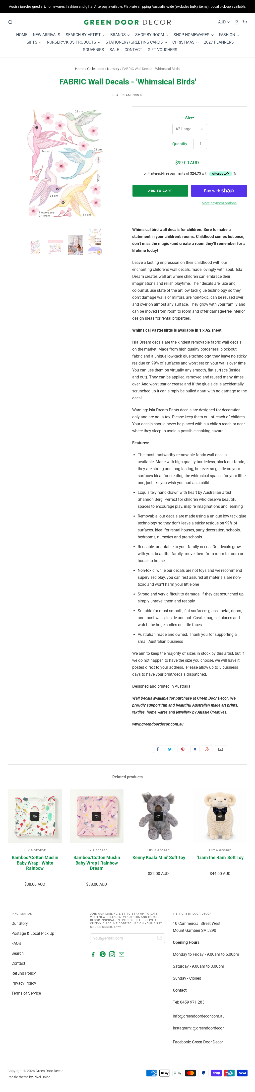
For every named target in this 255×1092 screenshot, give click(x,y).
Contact (18, 963)
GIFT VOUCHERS (162, 49)
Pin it (183, 749)
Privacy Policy (23, 983)
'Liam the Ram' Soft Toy (220, 857)
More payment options (219, 203)
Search (17, 953)
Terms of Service (26, 993)
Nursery (113, 69)
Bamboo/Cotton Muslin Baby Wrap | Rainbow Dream (96, 863)
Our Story (19, 923)
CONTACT (133, 49)
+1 (207, 749)
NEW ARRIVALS (46, 34)
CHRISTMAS (183, 42)
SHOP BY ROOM (150, 34)
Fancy (195, 749)
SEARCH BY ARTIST (84, 34)
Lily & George (35, 850)
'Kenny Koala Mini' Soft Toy (158, 857)
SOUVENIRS (93, 49)
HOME (21, 34)
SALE (114, 49)
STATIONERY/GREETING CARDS (135, 42)
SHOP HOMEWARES (192, 34)
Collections (95, 69)
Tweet (170, 749)
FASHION (227, 34)
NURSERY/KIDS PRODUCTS (72, 42)
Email (220, 749)
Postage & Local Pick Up (32, 933)
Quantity (179, 144)
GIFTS (32, 42)
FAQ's (16, 943)
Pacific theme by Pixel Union (29, 1077)
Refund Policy (23, 973)
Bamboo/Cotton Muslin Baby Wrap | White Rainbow (35, 863)
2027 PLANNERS (219, 42)
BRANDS (118, 34)
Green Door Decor (49, 1071)
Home (79, 69)
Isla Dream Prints (127, 95)
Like (157, 749)
